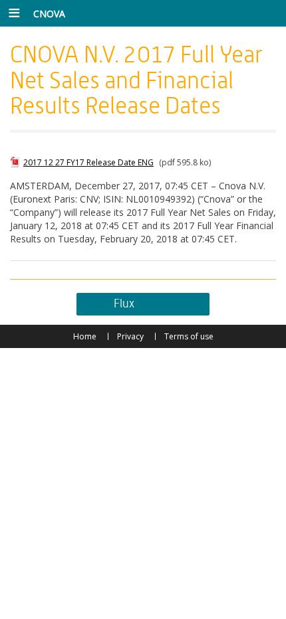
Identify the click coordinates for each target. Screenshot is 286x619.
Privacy (130, 336)
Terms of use (189, 336)
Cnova (49, 13)
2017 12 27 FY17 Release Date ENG (88, 162)
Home (84, 336)
